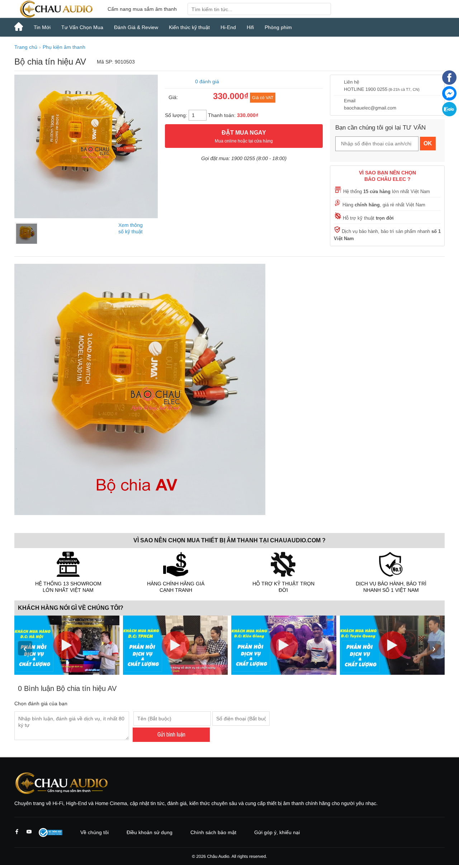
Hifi (250, 27)
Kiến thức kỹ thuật (189, 27)
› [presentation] (434, 648)
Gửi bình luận (171, 734)
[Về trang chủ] (55, 9)
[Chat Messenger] (449, 99)
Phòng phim (278, 27)
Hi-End (228, 27)
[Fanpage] (449, 83)
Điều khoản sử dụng (149, 832)
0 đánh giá (207, 81)
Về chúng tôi (94, 832)
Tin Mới (42, 27)
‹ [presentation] (25, 648)
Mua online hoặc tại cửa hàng (244, 137)
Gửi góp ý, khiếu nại (277, 832)
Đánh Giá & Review (136, 27)
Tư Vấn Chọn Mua (82, 27)
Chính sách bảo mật (213, 832)
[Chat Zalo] (449, 114)
